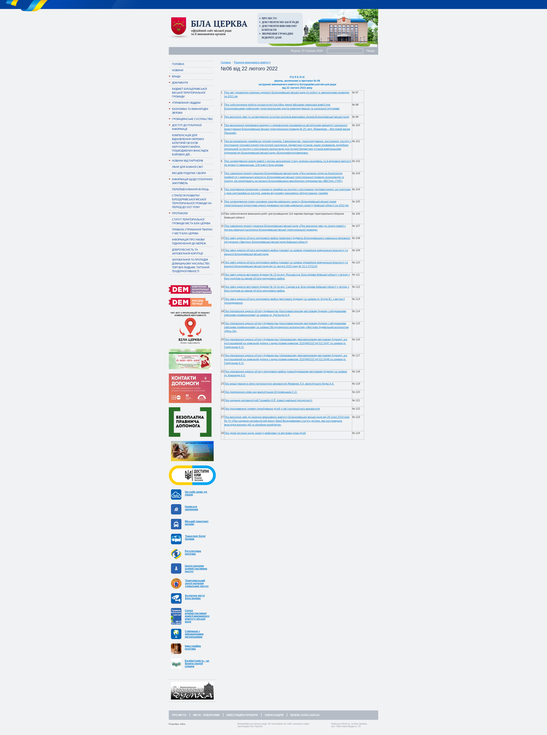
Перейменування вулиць (190, 189)
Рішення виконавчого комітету (252, 62)
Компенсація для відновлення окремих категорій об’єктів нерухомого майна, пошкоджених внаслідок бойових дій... (190, 145)
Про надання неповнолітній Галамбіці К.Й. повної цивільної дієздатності (268, 400)
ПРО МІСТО (179, 715)
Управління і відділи (186, 102)
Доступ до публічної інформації (186, 127)
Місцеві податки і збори (189, 173)
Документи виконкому (279, 26)
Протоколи (180, 213)
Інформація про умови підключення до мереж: (189, 241)
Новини (177, 70)
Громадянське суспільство (192, 119)
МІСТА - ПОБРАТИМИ (206, 715)
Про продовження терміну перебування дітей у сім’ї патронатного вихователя (272, 408)
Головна (178, 64)
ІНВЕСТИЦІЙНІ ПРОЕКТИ (242, 715)
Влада (176, 76)
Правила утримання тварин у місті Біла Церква (192, 231)
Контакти (269, 29)
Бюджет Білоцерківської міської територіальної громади (189, 92)
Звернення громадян (277, 33)
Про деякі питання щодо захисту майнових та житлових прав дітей (265, 433)
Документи (180, 82)
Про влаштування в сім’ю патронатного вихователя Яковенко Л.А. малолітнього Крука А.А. (279, 383)
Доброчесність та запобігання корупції (187, 251)
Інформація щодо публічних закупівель (192, 181)
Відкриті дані (272, 37)
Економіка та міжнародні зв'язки (190, 111)
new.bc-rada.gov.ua (305, 715)
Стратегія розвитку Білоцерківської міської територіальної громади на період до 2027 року (192, 201)
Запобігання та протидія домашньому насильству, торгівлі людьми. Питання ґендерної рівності (191, 265)
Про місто (269, 18)
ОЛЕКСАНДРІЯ (274, 715)
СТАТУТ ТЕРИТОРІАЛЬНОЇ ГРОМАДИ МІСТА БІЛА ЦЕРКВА (191, 221)
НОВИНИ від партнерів (187, 160)
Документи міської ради (280, 22)
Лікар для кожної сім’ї (187, 166)
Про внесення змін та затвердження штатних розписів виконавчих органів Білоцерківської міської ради (286, 116)
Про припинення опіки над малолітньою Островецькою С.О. (260, 392)
